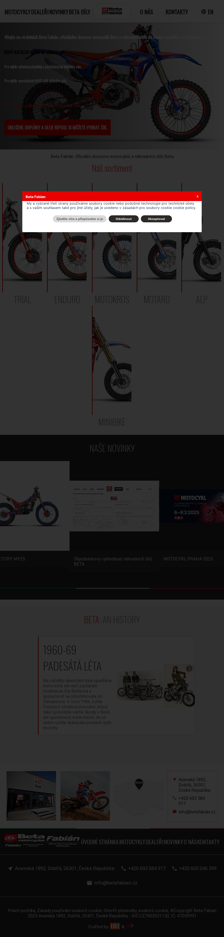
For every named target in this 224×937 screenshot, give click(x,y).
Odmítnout (124, 219)
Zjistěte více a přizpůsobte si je (79, 219)
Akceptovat (156, 219)
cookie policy (184, 207)
